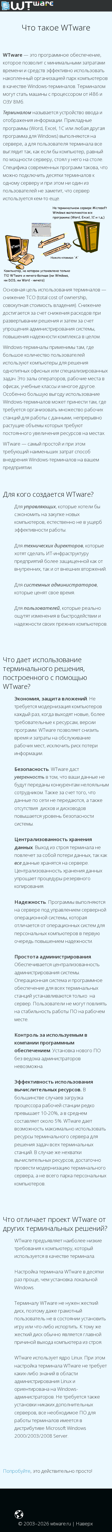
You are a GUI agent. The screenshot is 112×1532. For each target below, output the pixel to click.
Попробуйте (16, 1471)
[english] (19, 1515)
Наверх (85, 1523)
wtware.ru (60, 1523)
